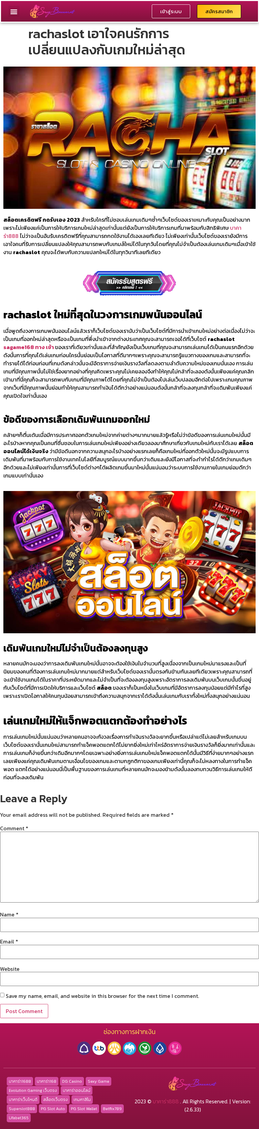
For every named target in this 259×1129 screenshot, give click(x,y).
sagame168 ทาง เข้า (28, 347)
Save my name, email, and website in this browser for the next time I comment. (102, 996)
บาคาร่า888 (166, 1101)
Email (9, 941)
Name (9, 914)
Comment (14, 828)
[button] (14, 11)
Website (10, 969)
